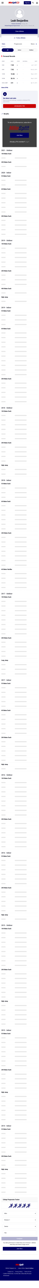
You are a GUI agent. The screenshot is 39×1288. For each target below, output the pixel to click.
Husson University (16, 23)
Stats (3, 44)
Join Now (19, 1249)
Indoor (19, 50)
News (34, 44)
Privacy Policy (18, 1271)
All (7, 50)
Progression (18, 44)
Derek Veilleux (29, 1268)
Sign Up (27, 3)
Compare (19, 1238)
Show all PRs (4, 87)
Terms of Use (27, 1271)
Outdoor (31, 50)
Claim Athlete (19, 31)
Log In (27, 142)
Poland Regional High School (12, 25)
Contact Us (10, 1271)
